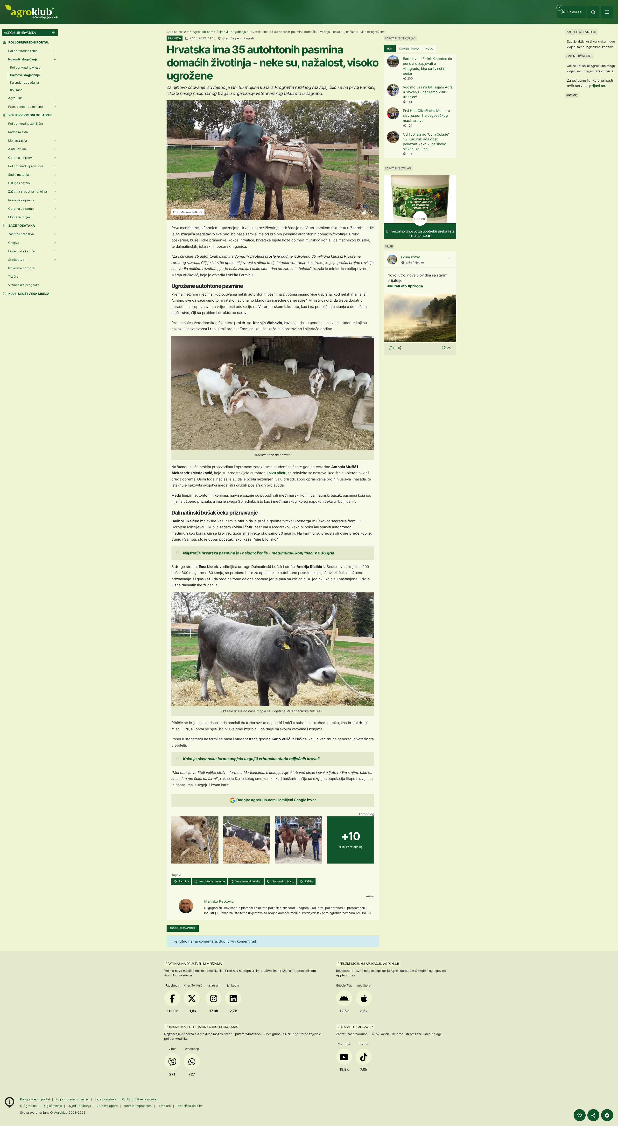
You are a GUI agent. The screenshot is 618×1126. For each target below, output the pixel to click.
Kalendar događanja (24, 82)
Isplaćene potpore (21, 268)
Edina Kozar (410, 257)
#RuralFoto (397, 286)
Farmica (183, 881)
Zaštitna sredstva (21, 234)
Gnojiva (13, 243)
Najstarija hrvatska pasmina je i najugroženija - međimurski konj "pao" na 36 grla (258, 553)
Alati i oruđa (17, 149)
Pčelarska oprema (21, 200)
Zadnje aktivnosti (581, 32)
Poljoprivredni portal (35, 1099)
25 (449, 348)
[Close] (593, 12)
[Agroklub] (31, 11)
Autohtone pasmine (211, 881)
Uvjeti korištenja (79, 1106)
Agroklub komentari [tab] (183, 928)
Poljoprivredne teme (22, 51)
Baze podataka (21, 225)
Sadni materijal (18, 174)
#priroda (415, 286)
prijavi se (597, 85)
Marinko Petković (219, 901)
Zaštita (308, 881)
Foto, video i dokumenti (25, 107)
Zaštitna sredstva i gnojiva (27, 191)
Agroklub (61, 1112)
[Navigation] (607, 12)
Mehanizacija (17, 140)
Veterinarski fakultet (248, 881)
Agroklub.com (203, 32)
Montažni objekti (20, 217)
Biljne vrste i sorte (21, 251)
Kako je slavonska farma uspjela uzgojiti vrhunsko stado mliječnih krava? (251, 758)
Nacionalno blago (282, 881)
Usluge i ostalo (19, 183)
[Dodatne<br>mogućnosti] (607, 1115)
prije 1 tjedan (415, 262)
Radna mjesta (18, 132)
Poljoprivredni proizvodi (25, 166)
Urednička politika (189, 1106)
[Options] (448, 258)
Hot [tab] (390, 48)
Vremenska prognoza (23, 285)
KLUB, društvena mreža (28, 294)
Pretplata (164, 1106)
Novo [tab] (429, 48)
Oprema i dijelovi (20, 158)
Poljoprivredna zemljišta (25, 123)
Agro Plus (15, 98)
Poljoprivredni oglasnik (30, 115)
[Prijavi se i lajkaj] (580, 1115)
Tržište (13, 276)
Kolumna (16, 90)
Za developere (107, 1106)
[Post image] (420, 317)
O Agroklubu (29, 1106)
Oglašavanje (53, 1106)
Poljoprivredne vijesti (25, 67)
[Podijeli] (593, 1115)
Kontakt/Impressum (137, 1106)
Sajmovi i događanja (231, 32)
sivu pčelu (277, 473)
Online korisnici (579, 56)
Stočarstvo (16, 260)
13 (369, 212)
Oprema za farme (21, 209)
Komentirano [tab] (409, 48)
